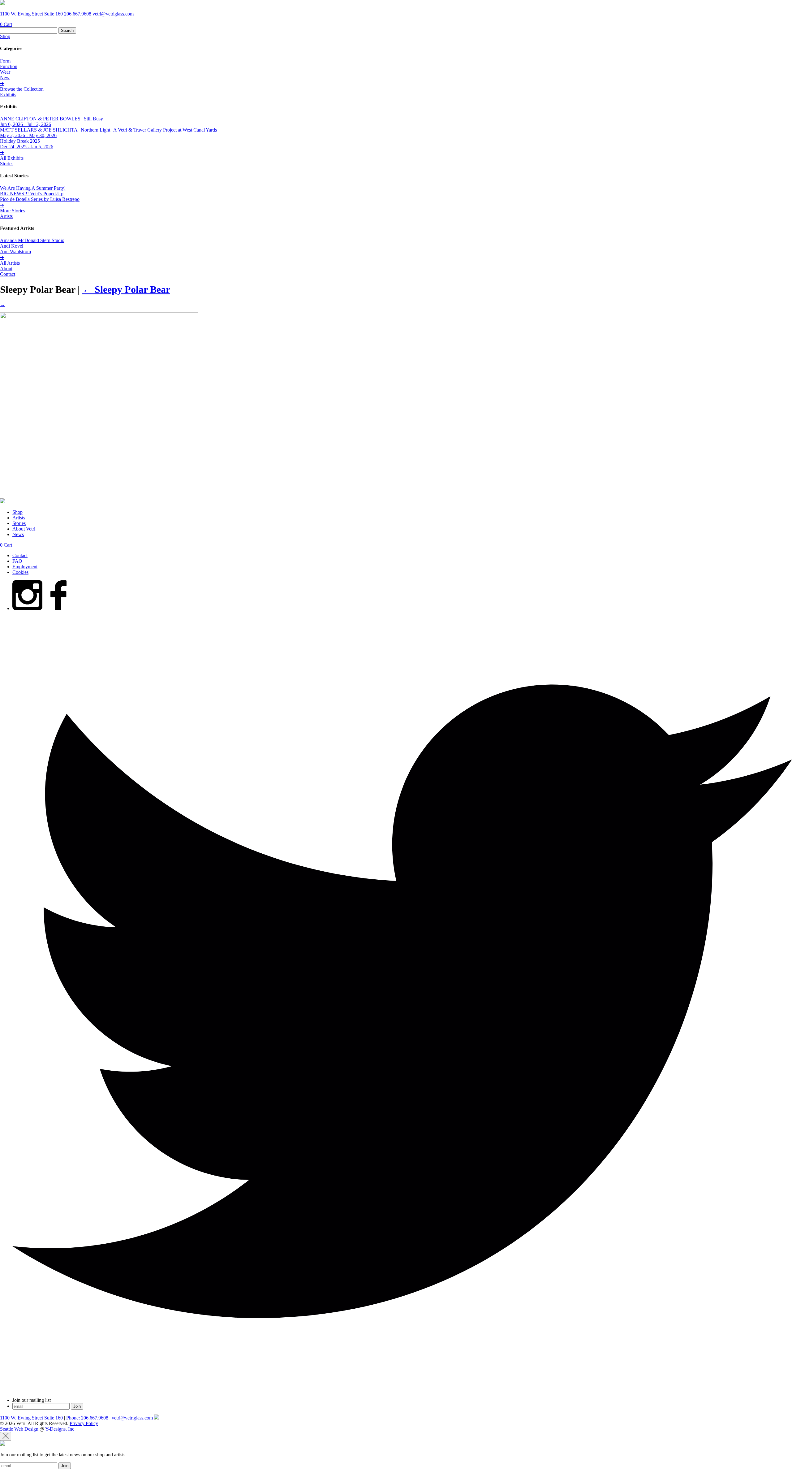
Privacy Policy (84, 1423)
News (18, 534)
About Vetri (23, 528)
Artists (6, 216)
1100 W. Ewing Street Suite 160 (31, 13)
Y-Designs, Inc (59, 1429)
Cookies (20, 572)
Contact (7, 274)
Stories (6, 163)
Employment (24, 566)
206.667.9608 (77, 13)
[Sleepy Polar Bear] (99, 490)
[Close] (5, 1436)
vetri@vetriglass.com (113, 13)
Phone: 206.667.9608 (87, 1417)
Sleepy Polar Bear (126, 289)
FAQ (17, 561)
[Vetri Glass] (2, 3)
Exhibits (8, 94)
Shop (5, 36)
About (6, 268)
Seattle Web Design (19, 1429)
